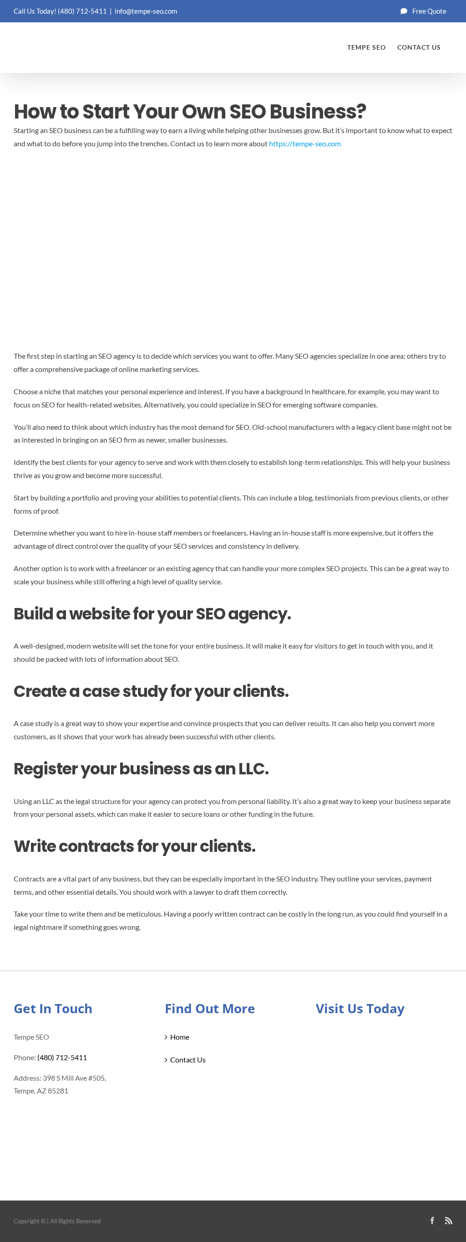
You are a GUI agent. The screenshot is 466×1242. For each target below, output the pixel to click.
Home (179, 1036)
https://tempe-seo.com (305, 143)
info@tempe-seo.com (146, 11)
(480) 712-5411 (82, 11)
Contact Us (188, 1059)
